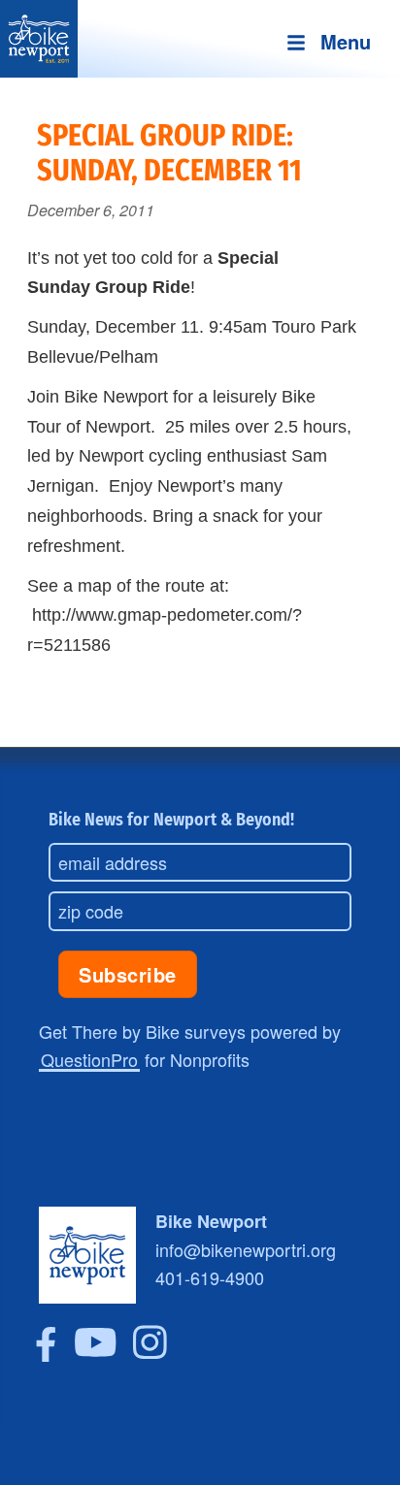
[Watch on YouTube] (95, 1354)
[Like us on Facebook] (46, 1354)
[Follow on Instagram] (150, 1354)
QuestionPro (89, 1059)
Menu (345, 41)
